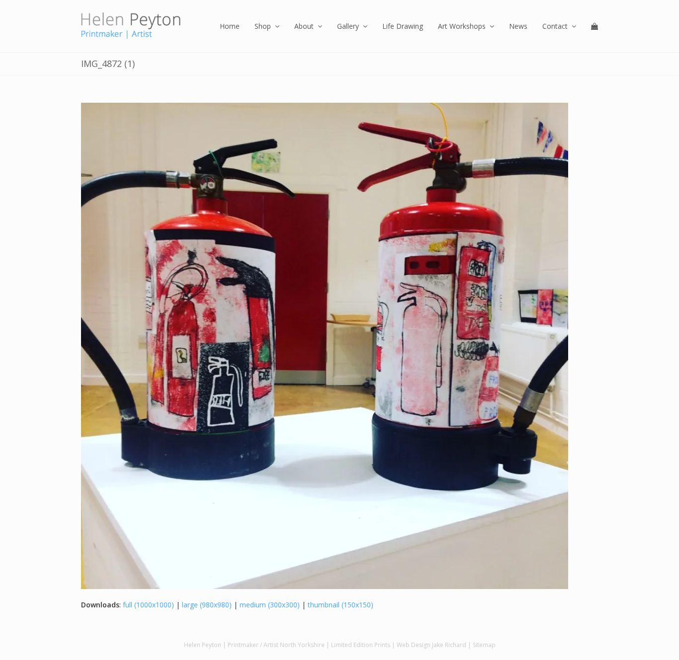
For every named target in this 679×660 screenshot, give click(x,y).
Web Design (413, 645)
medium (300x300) (270, 604)
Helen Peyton (202, 645)
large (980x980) (207, 604)
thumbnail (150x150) (340, 604)
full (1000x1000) (148, 604)
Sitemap (484, 645)
